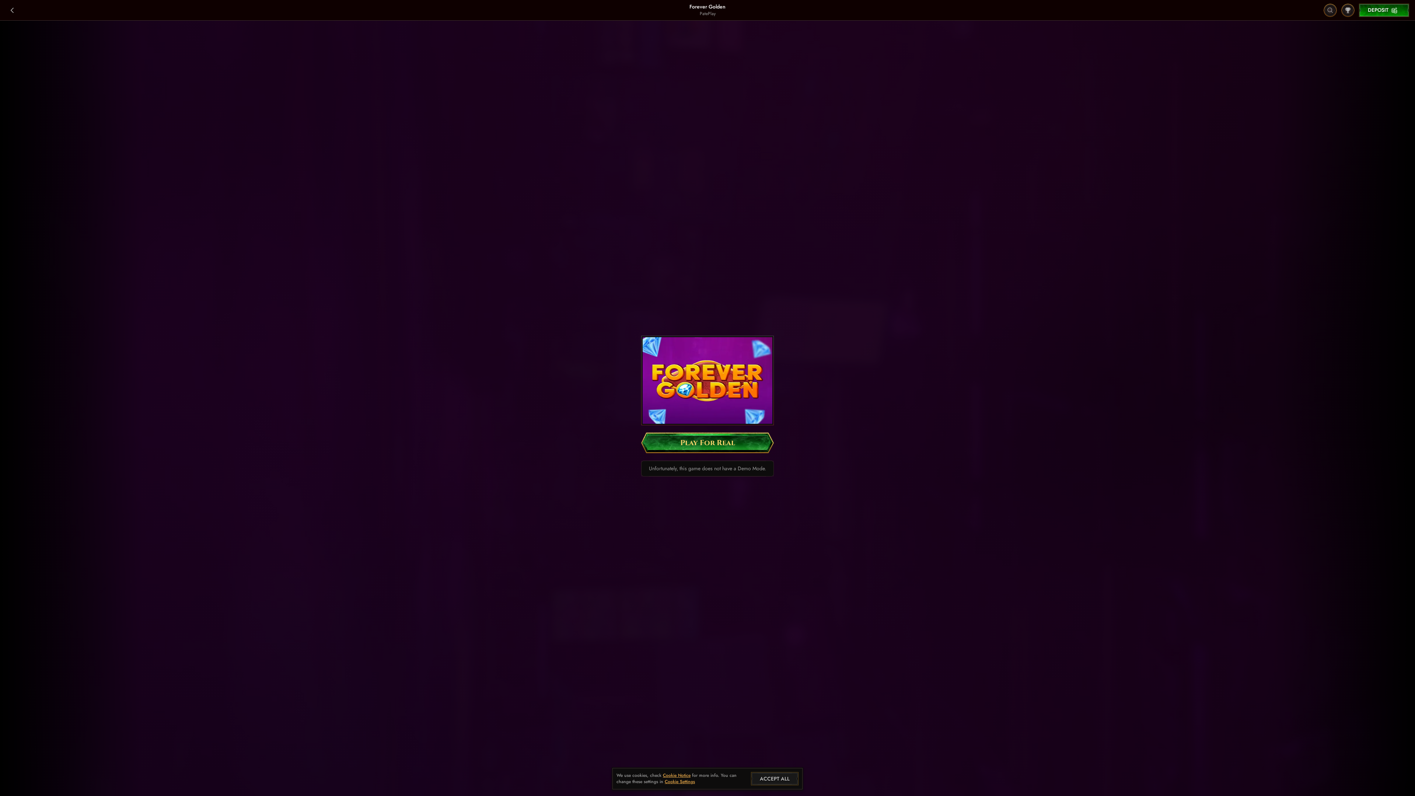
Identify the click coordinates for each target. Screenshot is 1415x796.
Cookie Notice (677, 775)
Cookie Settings (680, 782)
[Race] (1348, 10)
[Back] (12, 10)
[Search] (1330, 10)
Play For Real (707, 443)
